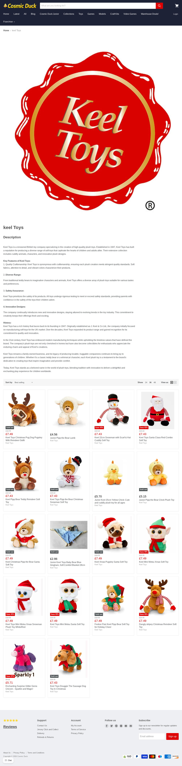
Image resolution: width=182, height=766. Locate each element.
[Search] (159, 6)
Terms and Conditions (36, 753)
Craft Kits (114, 14)
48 (155, 382)
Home (6, 14)
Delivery (40, 733)
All (25, 14)
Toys (81, 14)
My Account (76, 725)
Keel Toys (9, 443)
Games (91, 14)
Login (175, 14)
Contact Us (42, 725)
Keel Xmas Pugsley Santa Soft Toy (111, 562)
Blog (33, 14)
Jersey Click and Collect (47, 729)
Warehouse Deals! (149, 14)
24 (146, 382)
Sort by (8, 382)
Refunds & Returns (45, 737)
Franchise (8, 22)
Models (102, 14)
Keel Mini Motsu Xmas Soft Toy (153, 562)
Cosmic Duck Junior (49, 14)
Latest (16, 14)
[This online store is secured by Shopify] (127, 758)
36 (150, 382)
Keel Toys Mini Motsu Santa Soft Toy (67, 624)
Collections (68, 14)
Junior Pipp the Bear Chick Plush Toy (156, 500)
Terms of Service (78, 729)
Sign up (172, 736)
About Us (7, 753)
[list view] (175, 382)
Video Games (130, 14)
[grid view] (171, 382)
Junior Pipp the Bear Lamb (62, 438)
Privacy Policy (77, 733)
